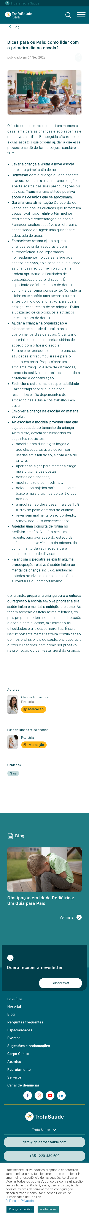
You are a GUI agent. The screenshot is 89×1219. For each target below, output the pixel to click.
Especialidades (19, 1030)
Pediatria (27, 702)
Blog (11, 1014)
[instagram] (39, 1095)
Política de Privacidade (21, 1201)
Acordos (14, 1062)
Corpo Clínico (18, 1054)
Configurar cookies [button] (20, 1209)
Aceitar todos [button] (48, 1209)
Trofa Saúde (41, 1130)
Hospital (14, 1006)
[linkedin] (61, 1095)
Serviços (14, 1077)
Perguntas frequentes (25, 1022)
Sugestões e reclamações (28, 1046)
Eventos (13, 1038)
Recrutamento (19, 1070)
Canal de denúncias (23, 1085)
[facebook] (27, 1095)
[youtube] (50, 1095)
